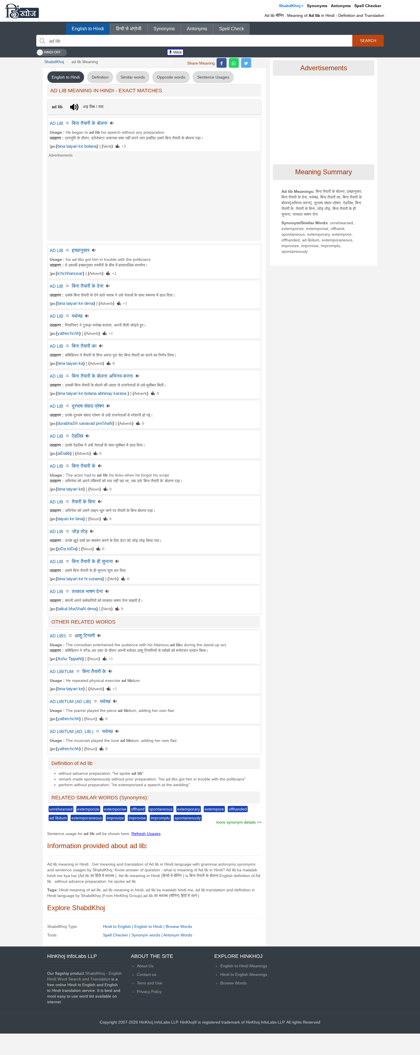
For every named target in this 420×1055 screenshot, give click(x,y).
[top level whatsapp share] (234, 63)
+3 (122, 146)
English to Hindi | (150, 926)
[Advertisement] (154, 201)
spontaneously (188, 818)
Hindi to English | (118, 926)
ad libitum (58, 818)
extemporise (115, 809)
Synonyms (317, 5)
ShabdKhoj (290, 5)
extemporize (88, 809)
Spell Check (231, 28)
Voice (177, 52)
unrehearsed (61, 809)
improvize (115, 818)
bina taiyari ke (70, 489)
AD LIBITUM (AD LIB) (70, 701)
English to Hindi (88, 28)
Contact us (146, 974)
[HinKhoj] (22, 11)
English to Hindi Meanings (243, 966)
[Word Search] (42, 41)
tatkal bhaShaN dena (76, 608)
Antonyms (341, 5)
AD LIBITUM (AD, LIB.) (71, 731)
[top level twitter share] (246, 63)
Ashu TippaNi (69, 658)
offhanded (238, 809)
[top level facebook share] (222, 63)
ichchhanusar (70, 273)
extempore (214, 809)
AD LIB (56, 123)
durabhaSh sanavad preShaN (85, 423)
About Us (145, 966)
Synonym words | (147, 935)
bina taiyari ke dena (75, 303)
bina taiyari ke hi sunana (79, 578)
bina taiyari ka (70, 363)
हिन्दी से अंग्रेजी (128, 28)
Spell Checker (367, 5)
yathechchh (68, 333)
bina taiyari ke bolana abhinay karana (92, 393)
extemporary (188, 809)
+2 (113, 273)
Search (368, 40)
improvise (137, 818)
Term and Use (149, 983)
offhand (138, 809)
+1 (124, 303)
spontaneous (161, 809)
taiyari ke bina (70, 518)
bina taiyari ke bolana (77, 146)
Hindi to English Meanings (243, 974)
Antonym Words (177, 935)
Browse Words (179, 926)
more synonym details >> (238, 822)
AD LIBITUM (62, 671)
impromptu (160, 818)
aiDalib (63, 453)
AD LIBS (58, 635)
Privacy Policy (149, 991)
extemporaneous (86, 818)
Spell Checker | (117, 935)
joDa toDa (66, 548)
